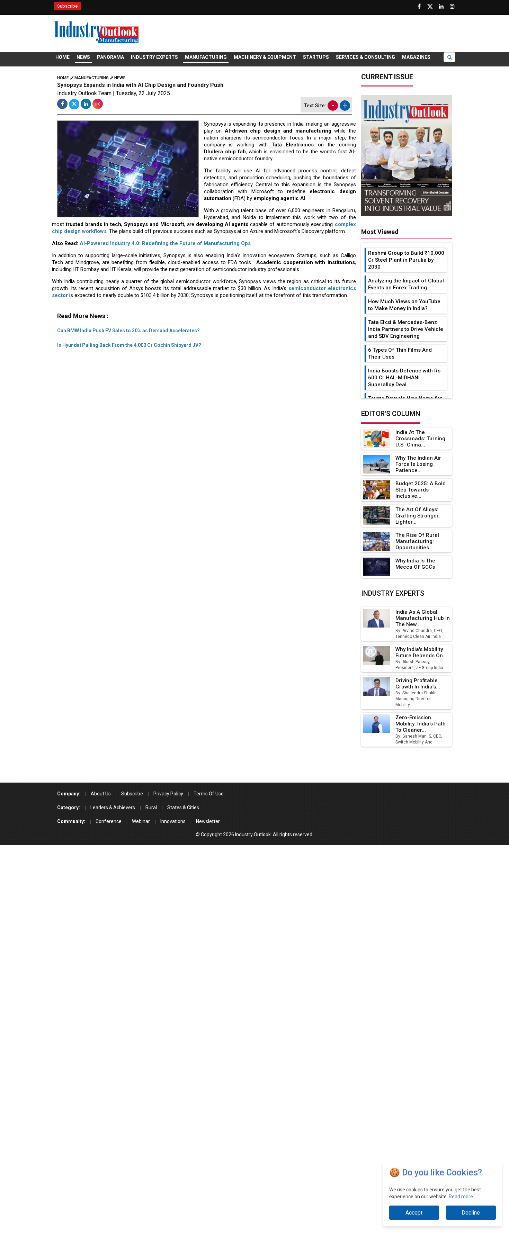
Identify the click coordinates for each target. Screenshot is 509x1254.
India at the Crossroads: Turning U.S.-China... (420, 438)
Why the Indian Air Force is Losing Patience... (418, 464)
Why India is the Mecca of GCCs (415, 564)
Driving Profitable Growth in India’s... (417, 683)
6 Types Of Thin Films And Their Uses (400, 353)
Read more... (462, 1196)
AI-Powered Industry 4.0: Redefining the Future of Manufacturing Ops (165, 243)
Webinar (141, 821)
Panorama (110, 57)
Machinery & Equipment (265, 57)
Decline (471, 1212)
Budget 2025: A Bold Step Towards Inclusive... (420, 489)
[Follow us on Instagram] (452, 6)
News (83, 57)
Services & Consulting (365, 57)
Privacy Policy (168, 793)
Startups (316, 57)
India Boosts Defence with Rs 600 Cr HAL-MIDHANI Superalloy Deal (404, 378)
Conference (109, 821)
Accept (413, 1212)
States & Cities (183, 807)
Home (62, 57)
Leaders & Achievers (112, 807)
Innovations (173, 821)
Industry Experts (154, 57)
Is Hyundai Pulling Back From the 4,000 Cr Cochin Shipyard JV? (129, 345)
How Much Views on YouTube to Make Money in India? (404, 305)
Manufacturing (206, 57)
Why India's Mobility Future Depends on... (421, 652)
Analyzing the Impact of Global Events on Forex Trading (406, 284)
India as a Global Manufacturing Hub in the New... (422, 618)
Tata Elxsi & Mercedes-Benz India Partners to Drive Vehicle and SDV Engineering (405, 329)
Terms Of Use (209, 793)
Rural (151, 807)
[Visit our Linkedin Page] (441, 6)
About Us (101, 793)
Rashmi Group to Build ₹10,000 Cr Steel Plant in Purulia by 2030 (406, 260)
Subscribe (67, 6)
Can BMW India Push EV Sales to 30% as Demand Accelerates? (128, 330)
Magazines (416, 57)
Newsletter (208, 821)
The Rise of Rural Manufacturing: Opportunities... (417, 541)
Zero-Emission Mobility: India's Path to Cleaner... (420, 723)
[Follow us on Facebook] (419, 6)
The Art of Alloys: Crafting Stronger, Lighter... (417, 515)
